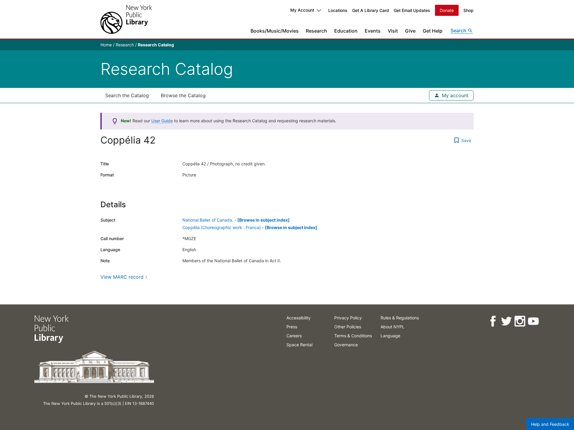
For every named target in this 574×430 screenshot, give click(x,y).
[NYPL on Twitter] (506, 321)
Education (346, 31)
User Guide (162, 120)
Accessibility (298, 317)
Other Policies (347, 326)
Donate (447, 10)
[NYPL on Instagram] (519, 321)
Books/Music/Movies (275, 31)
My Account (302, 10)
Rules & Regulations (400, 317)
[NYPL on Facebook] (492, 321)
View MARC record (122, 277)
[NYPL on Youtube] (533, 321)
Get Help (432, 31)
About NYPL (392, 326)
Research (316, 31)
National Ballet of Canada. (207, 219)
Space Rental (299, 344)
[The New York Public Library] (126, 19)
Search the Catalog (127, 95)
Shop (468, 10)
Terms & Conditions (353, 335)
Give (410, 31)
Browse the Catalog (183, 95)
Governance (346, 344)
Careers (294, 335)
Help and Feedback (550, 424)
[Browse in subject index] (263, 219)
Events (373, 31)
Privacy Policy (348, 317)
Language (390, 335)
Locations (337, 10)
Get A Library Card (370, 10)
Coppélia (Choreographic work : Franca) (221, 227)
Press (291, 326)
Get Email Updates (412, 10)
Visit (393, 31)
